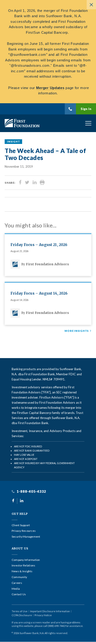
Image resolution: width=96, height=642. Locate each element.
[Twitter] (27, 182)
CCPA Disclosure (22, 615)
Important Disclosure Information (50, 611)
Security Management (26, 536)
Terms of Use (19, 611)
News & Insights (22, 571)
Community (19, 577)
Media (16, 588)
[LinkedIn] (35, 182)
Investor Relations (23, 565)
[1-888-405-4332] (70, 108)
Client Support (21, 525)
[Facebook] (20, 182)
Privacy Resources (24, 530)
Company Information (26, 560)
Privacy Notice (43, 615)
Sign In (86, 109)
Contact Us (19, 594)
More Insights (77, 330)
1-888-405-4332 (31, 491)
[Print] (42, 182)
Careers (17, 583)
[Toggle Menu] (88, 123)
